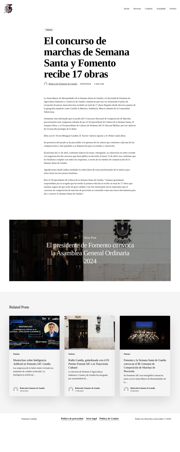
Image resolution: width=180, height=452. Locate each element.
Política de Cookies (109, 418)
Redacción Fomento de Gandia (63, 84)
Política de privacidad (72, 418)
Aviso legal (91, 418)
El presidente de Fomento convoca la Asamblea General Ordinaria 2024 (90, 250)
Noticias (49, 30)
